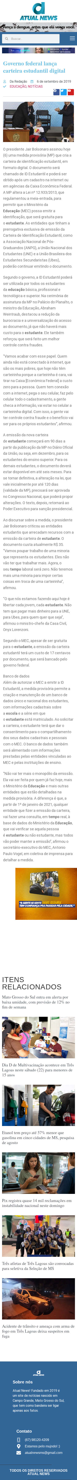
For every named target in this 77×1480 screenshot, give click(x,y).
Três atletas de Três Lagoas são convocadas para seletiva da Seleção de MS (38, 1266)
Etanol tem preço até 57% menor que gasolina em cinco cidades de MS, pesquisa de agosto (38, 1137)
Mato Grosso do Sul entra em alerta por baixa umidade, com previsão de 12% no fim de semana (36, 1002)
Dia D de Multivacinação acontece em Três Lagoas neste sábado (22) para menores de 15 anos (38, 1070)
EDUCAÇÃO (18, 86)
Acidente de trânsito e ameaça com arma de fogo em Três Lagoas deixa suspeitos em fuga (38, 1331)
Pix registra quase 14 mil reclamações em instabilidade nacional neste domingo (37, 1203)
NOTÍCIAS (35, 86)
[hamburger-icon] (72, 38)
